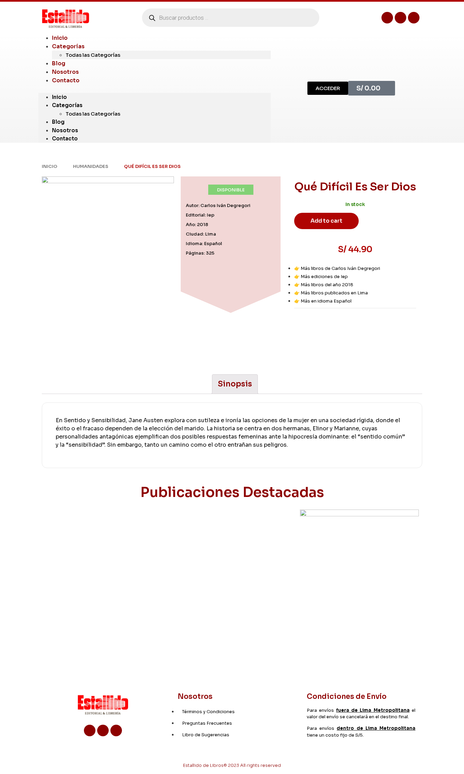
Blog (58, 122)
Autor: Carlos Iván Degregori (218, 205)
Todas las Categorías (93, 55)
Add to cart (326, 220)
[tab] (235, 384)
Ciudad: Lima (201, 234)
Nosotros (65, 130)
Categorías (68, 46)
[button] (154, 89)
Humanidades (90, 166)
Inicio (59, 97)
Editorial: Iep (200, 215)
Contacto (65, 80)
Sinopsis (235, 384)
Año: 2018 (197, 224)
